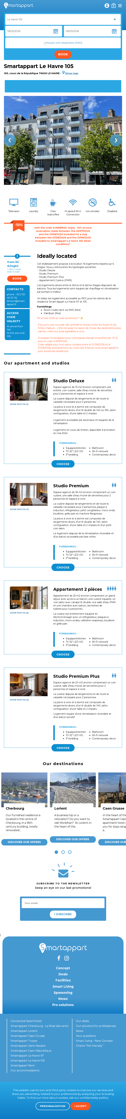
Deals (63, 974)
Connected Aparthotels (26, 1021)
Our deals (82, 1021)
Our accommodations (25, 1070)
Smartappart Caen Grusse (28, 1035)
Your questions (86, 1035)
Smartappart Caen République (31, 1050)
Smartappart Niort (23, 1065)
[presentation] (10, 140)
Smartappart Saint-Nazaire (28, 1045)
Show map (71, 73)
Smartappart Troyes (24, 1040)
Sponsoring (63, 993)
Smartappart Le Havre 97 (27, 1055)
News (63, 999)
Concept (63, 968)
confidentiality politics (94, 1097)
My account (106, 5)
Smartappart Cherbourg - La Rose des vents (39, 1026)
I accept (80, 1106)
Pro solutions (63, 1005)
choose (63, 464)
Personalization (52, 1106)
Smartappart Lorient (24, 1030)
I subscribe (63, 914)
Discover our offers (24, 842)
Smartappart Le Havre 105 (28, 1060)
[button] (56, 852)
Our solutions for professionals (96, 1026)
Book (63, 54)
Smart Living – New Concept (94, 1040)
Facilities (63, 980)
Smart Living (63, 986)
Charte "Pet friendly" (89, 1045)
